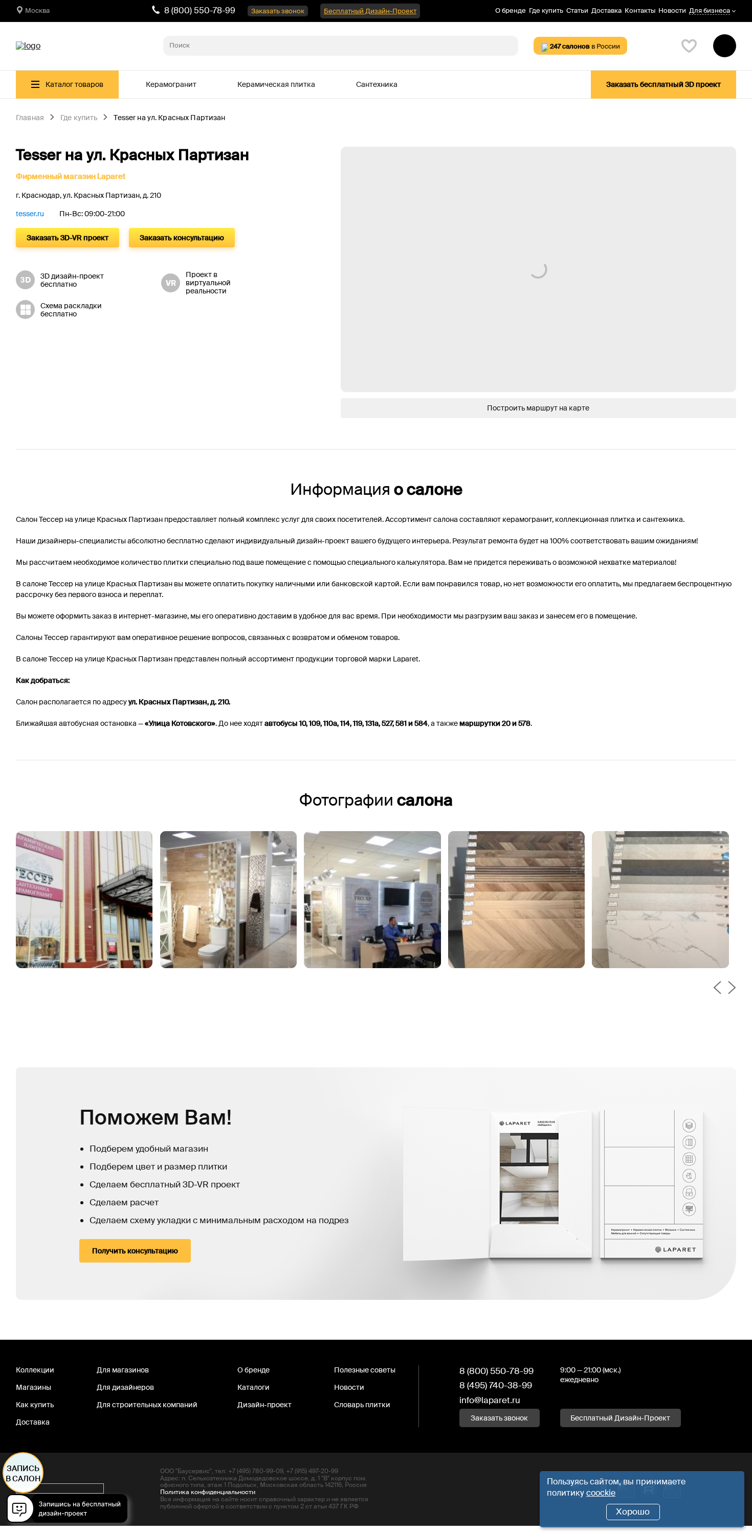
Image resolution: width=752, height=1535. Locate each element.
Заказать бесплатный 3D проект (663, 84)
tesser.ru (30, 214)
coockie (600, 1492)
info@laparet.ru (489, 1400)
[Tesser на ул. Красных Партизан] (84, 899)
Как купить (35, 1404)
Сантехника (376, 84)
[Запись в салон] (70, 1510)
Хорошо (633, 1511)
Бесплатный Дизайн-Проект (370, 11)
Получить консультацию (135, 1250)
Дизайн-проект (264, 1404)
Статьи (577, 10)
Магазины (33, 1387)
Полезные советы (364, 1369)
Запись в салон (23, 1473)
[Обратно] (717, 988)
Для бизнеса (709, 11)
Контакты (640, 10)
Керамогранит (171, 84)
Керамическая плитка (276, 84)
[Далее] (732, 988)
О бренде (510, 10)
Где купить (546, 10)
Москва (37, 10)
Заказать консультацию (182, 237)
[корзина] (724, 45)
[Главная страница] (28, 46)
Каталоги (253, 1387)
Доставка (606, 10)
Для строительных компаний (147, 1404)
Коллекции (35, 1369)
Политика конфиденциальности (207, 1492)
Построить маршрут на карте (538, 408)
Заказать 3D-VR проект (67, 237)
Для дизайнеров (125, 1387)
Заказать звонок (277, 11)
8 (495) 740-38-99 (495, 1385)
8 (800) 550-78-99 (199, 10)
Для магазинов (123, 1369)
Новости (672, 10)
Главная (30, 118)
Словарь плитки (362, 1404)
